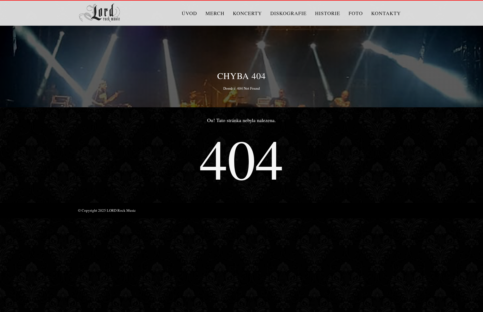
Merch (214, 13)
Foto (356, 13)
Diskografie (288, 13)
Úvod (189, 13)
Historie (327, 13)
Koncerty (247, 13)
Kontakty (386, 13)
